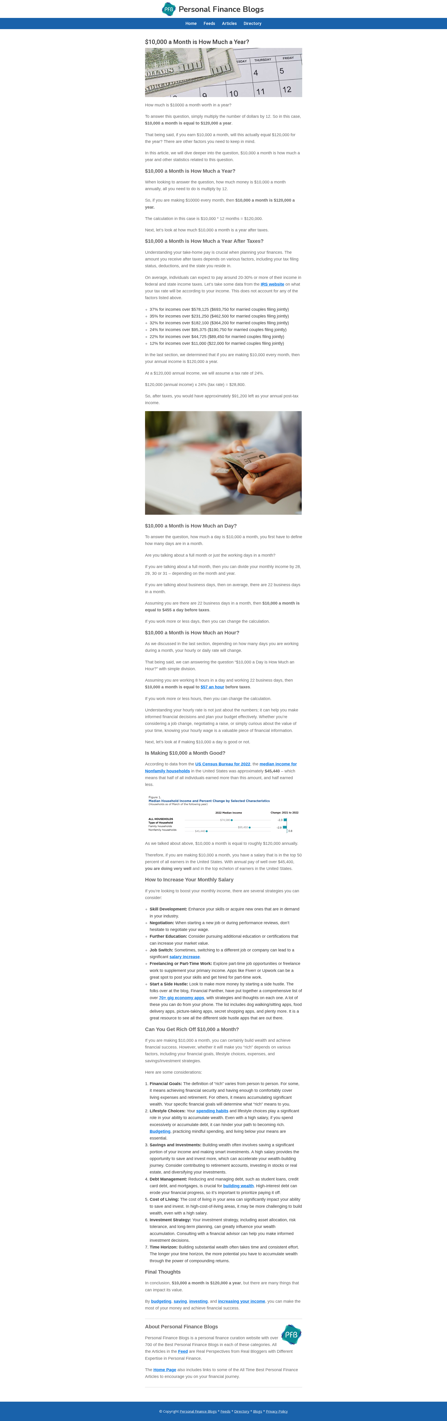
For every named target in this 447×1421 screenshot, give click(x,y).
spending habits (212, 1111)
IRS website (272, 284)
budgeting (161, 1301)
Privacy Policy (277, 1411)
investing (198, 1301)
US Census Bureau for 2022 (222, 764)
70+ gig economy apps (181, 997)
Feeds (225, 1411)
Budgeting (160, 1131)
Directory (241, 1411)
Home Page (164, 1369)
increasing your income (241, 1301)
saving (180, 1301)
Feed (183, 1351)
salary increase (184, 956)
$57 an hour (212, 687)
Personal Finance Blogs (198, 1411)
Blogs (257, 1411)
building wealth (238, 1186)
